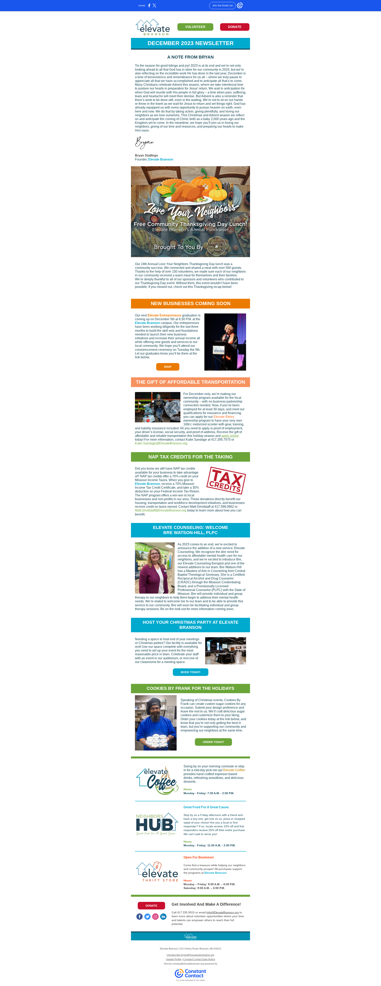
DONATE (234, 27)
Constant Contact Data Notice (199, 959)
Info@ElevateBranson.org (222, 912)
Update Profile (173, 959)
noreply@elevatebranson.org (188, 963)
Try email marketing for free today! (190, 980)
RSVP (167, 366)
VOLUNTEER (195, 27)
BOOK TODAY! (190, 672)
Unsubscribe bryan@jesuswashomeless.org (190, 955)
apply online (230, 435)
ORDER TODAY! (213, 742)
